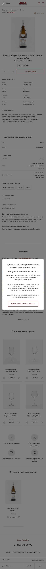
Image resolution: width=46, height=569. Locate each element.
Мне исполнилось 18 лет (23, 304)
